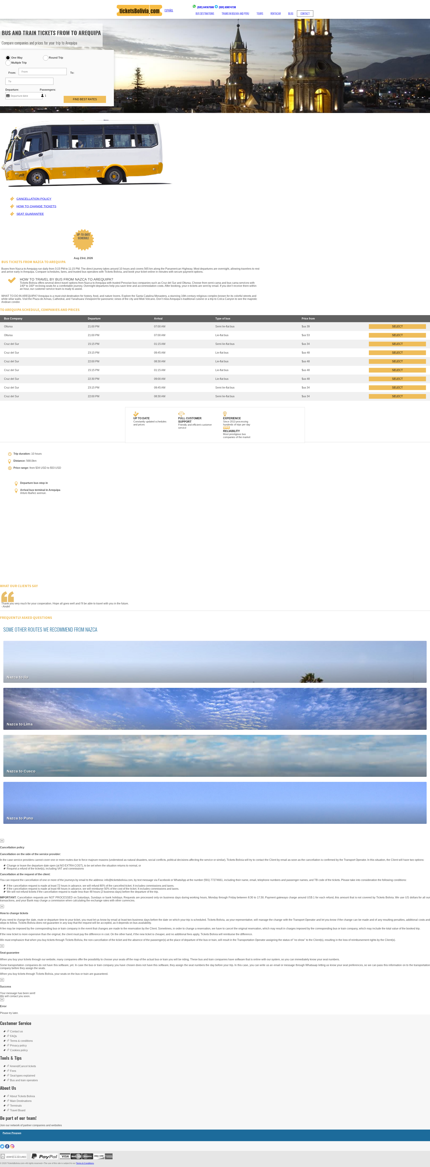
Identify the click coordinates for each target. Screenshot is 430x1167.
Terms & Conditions (85, 1163)
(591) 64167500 (205, 7)
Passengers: (48, 89)
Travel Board (17, 1110)
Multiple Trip (19, 62)
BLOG (290, 14)
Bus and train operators (23, 1080)
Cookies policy (18, 1050)
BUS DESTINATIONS (205, 14)
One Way (17, 57)
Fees (12, 1070)
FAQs (13, 1036)
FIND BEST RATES (85, 99)
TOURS (259, 14)
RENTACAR (276, 14)
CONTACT (305, 14)
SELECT (397, 326)
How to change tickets (36, 206)
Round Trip (56, 57)
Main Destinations (20, 1101)
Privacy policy (18, 1045)
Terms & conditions (21, 1040)
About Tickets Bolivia (22, 1096)
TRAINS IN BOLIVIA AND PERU (235, 14)
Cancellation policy (33, 198)
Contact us (16, 1031)
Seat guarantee (30, 214)
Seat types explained (22, 1075)
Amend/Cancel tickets (22, 1066)
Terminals (15, 1105)
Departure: (12, 89)
